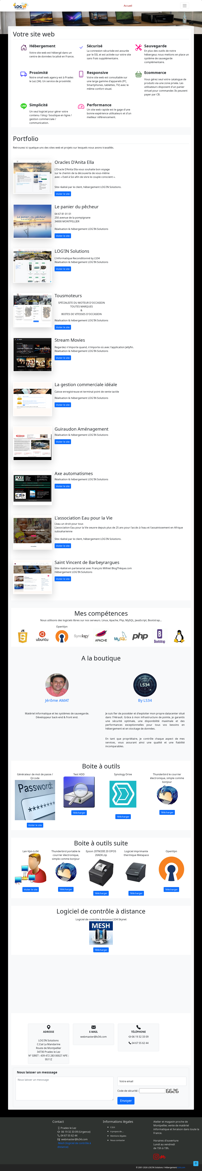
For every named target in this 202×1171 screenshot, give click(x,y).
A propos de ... (117, 1131)
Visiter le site (63, 193)
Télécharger (79, 812)
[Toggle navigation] (184, 6)
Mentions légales (118, 1135)
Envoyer (126, 1100)
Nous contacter (117, 1140)
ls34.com (181, 1167)
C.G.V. (112, 1127)
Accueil (128, 5)
